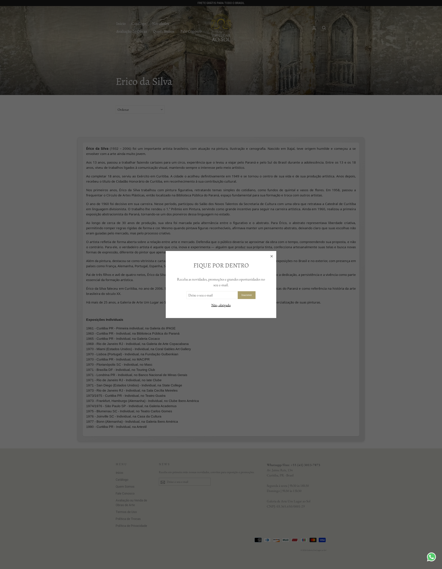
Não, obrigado (221, 305)
